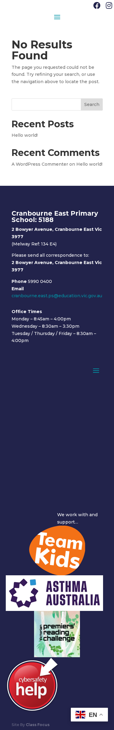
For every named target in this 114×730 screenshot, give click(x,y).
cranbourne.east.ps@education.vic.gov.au (57, 295)
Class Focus (38, 724)
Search (91, 104)
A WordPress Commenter (40, 164)
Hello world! (25, 135)
